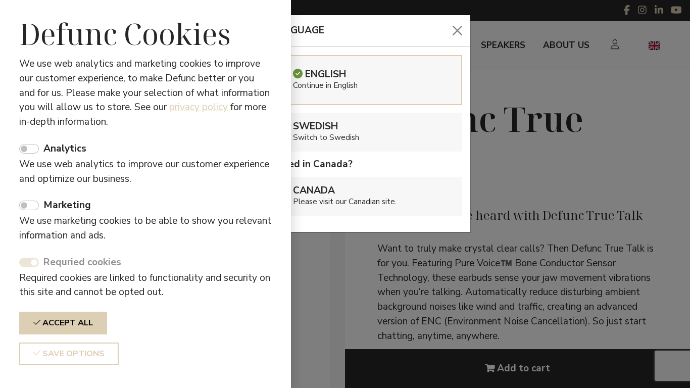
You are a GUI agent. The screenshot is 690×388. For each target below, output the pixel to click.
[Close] (457, 30)
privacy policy (198, 107)
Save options (72, 353)
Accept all (66, 322)
